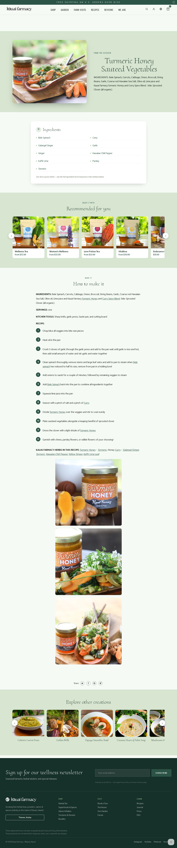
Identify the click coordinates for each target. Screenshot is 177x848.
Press (139, 811)
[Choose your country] (161, 9)
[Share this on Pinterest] (94, 683)
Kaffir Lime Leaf (91, 454)
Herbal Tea (62, 803)
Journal (140, 807)
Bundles (62, 819)
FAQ (138, 815)
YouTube (148, 842)
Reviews (108, 9)
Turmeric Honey (90, 298)
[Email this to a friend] (100, 683)
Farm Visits (80, 9)
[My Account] (154, 9)
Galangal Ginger (45, 145)
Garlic (95, 145)
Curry (95, 137)
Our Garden (103, 811)
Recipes (95, 9)
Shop (53, 9)
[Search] (147, 9)
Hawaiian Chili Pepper (102, 153)
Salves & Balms (64, 811)
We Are (122, 9)
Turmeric (42, 168)
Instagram (138, 842)
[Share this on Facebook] (88, 683)
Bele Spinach (44, 137)
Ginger (41, 153)
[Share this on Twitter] (82, 683)
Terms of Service (137, 782)
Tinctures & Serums (66, 815)
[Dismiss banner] (174, 2)
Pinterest (157, 842)
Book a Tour (103, 803)
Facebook (167, 842)
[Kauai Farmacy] (19, 10)
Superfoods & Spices (67, 807)
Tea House (102, 807)
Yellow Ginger (75, 454)
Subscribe (161, 773)
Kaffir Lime (43, 161)
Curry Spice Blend (111, 298)
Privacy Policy (124, 782)
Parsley (96, 161)
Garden (65, 9)
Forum (100, 815)
